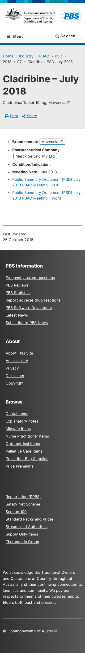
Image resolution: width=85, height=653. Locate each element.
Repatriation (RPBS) (23, 496)
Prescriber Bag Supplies (27, 458)
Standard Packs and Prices (30, 519)
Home (8, 56)
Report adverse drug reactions (33, 300)
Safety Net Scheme (23, 504)
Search (67, 36)
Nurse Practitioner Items (27, 436)
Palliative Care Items (24, 451)
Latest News (17, 315)
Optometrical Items (23, 443)
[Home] (42, 16)
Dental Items (17, 413)
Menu (18, 36)
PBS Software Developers (29, 307)
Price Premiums (19, 466)
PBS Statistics (18, 292)
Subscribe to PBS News (27, 322)
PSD (58, 56)
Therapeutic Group (22, 541)
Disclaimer (15, 375)
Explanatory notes (22, 421)
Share (32, 115)
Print (14, 115)
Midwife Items (18, 428)
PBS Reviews (17, 285)
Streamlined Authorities (26, 526)
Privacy (12, 368)
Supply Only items (22, 534)
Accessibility (17, 360)
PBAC (44, 56)
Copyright (15, 383)
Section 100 (16, 511)
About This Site (19, 353)
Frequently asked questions (30, 277)
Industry (26, 56)
